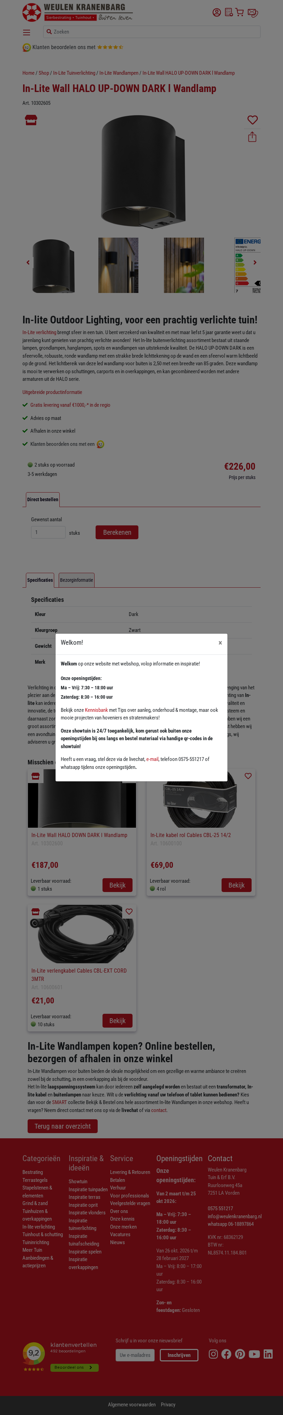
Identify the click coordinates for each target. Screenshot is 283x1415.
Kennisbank (96, 710)
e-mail (152, 759)
